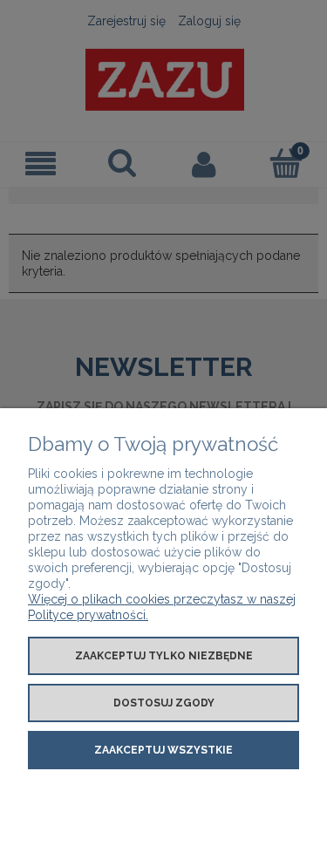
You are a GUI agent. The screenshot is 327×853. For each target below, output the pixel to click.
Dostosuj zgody (164, 703)
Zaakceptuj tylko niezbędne (164, 656)
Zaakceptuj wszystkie (163, 750)
